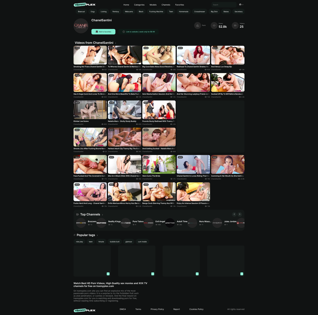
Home (126, 4)
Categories (139, 4)
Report (176, 309)
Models (153, 4)
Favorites (179, 4)
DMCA (123, 309)
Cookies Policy (196, 309)
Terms (138, 309)
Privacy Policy (157, 309)
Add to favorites (105, 32)
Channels (166, 4)
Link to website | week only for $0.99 (140, 32)
